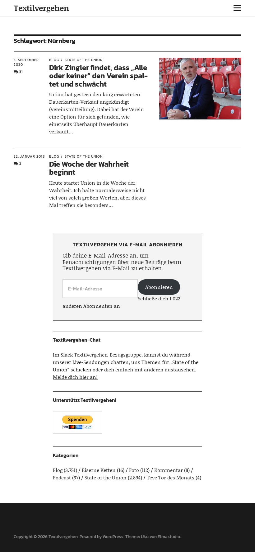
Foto (134, 469)
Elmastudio (169, 536)
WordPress (113, 536)
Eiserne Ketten (99, 469)
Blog (54, 59)
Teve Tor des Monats (170, 477)
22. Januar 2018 (29, 156)
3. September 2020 (26, 62)
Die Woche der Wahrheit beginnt (89, 168)
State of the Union (84, 59)
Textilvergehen (41, 7)
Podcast (62, 477)
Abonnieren (159, 286)
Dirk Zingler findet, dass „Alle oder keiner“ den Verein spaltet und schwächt (98, 75)
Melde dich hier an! (75, 376)
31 (21, 71)
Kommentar (168, 469)
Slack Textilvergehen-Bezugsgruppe (101, 354)
